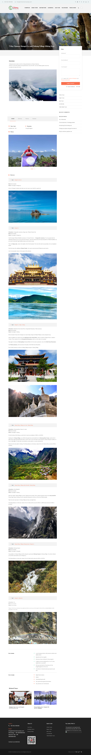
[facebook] (75, 2)
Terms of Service (73, 78)
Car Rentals (61, 104)
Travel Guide (72, 7)
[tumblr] (81, 2)
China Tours (34, 7)
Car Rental (50, 7)
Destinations (42, 7)
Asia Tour (57, 7)
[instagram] (88, 2)
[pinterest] (79, 2)
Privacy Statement (65, 80)
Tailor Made (65, 7)
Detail (12, 118)
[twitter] (83, 2)
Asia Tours (61, 101)
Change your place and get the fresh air (68, 128)
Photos (27, 118)
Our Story (30, 727)
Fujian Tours (61, 98)
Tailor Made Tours (63, 107)
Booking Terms (31, 729)
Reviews (34, 118)
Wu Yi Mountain (62, 119)
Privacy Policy (31, 731)
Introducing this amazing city (65, 125)
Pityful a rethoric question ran (65, 131)
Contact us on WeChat (14, 742)
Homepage (27, 7)
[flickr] (77, 2)
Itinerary (20, 118)
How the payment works (75, 730)
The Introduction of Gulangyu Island (67, 122)
